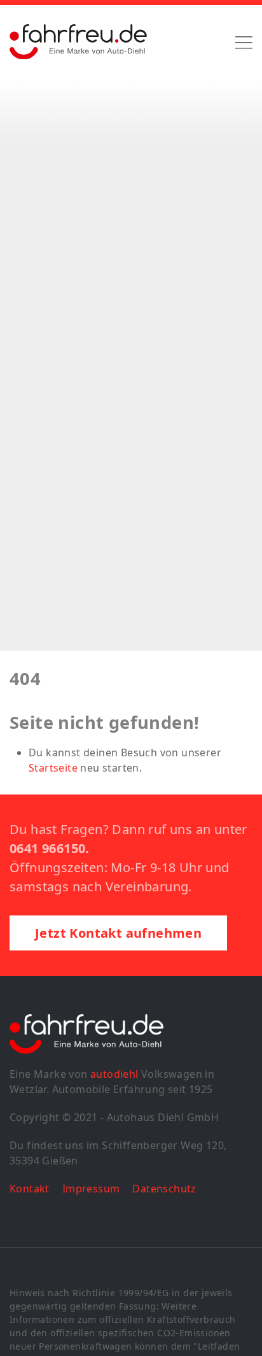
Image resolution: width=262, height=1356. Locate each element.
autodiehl (114, 1074)
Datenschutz (164, 1189)
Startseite (53, 768)
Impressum (91, 1189)
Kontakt (30, 1189)
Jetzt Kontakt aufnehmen (118, 933)
